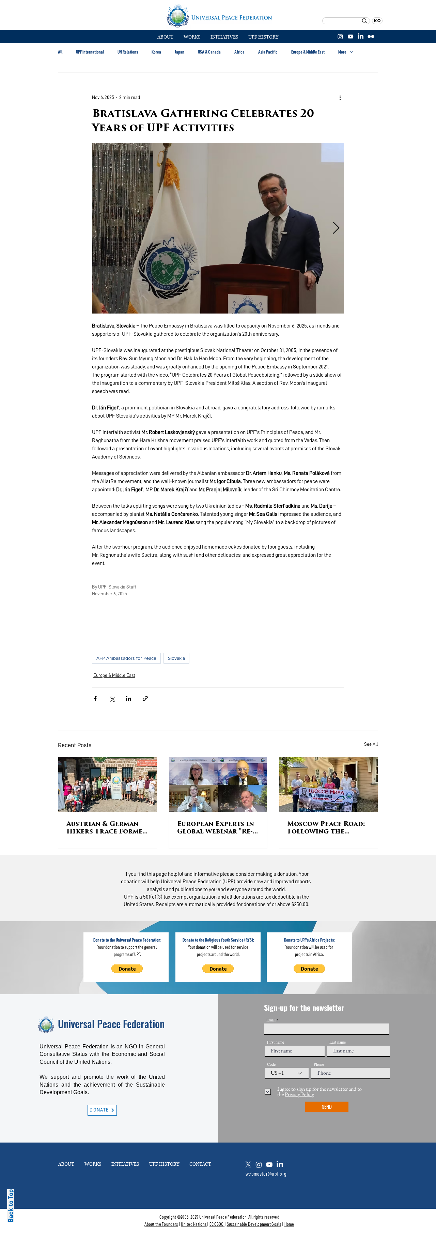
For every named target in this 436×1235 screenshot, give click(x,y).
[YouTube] (350, 36)
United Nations (193, 1224)
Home (289, 1224)
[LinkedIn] (360, 36)
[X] (248, 1164)
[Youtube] (269, 1164)
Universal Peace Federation (111, 1023)
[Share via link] (145, 698)
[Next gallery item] (336, 228)
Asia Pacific (268, 51)
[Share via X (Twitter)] (112, 698)
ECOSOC (216, 1224)
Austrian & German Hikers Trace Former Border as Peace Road (106, 829)
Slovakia (176, 658)
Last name (337, 1042)
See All (371, 744)
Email (271, 1020)
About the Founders (161, 1224)
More (342, 51)
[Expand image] (218, 228)
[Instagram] (340, 36)
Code (271, 1064)
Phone (319, 1064)
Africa (239, 51)
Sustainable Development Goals (254, 1224)
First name (275, 1042)
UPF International (90, 51)
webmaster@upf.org (266, 1174)
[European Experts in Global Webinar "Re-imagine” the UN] (218, 784)
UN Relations (128, 51)
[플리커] (371, 36)
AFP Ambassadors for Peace (126, 658)
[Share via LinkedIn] (128, 698)
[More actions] (340, 97)
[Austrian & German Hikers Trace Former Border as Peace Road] (107, 784)
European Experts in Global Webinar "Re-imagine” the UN (215, 829)
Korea (156, 51)
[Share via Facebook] (95, 698)
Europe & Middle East (308, 51)
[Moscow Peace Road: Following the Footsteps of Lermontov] (328, 784)
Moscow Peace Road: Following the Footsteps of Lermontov (326, 829)
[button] (191, 37)
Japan (179, 51)
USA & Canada (209, 51)
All (60, 51)
